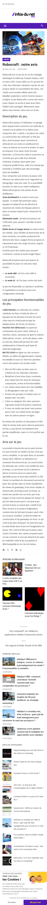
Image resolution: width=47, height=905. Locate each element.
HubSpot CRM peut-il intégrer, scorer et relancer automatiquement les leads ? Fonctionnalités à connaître (23, 664)
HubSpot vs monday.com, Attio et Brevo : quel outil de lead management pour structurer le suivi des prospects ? (23, 716)
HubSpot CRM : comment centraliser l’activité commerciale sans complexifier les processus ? (21, 681)
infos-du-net (10, 69)
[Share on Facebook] (4, 550)
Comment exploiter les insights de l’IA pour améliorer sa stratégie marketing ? (21, 699)
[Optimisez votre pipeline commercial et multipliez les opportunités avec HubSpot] (9, 731)
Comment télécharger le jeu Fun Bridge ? (34, 615)
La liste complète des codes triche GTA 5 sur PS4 (12, 581)
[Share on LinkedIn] (16, 550)
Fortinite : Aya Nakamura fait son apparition (32, 568)
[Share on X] (8, 550)
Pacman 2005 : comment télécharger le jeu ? (12, 606)
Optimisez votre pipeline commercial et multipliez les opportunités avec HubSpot (30, 731)
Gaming (6, 59)
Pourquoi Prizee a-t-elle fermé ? (27, 773)
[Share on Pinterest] (12, 550)
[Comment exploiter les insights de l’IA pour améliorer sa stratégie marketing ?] (9, 696)
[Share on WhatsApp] (21, 550)
